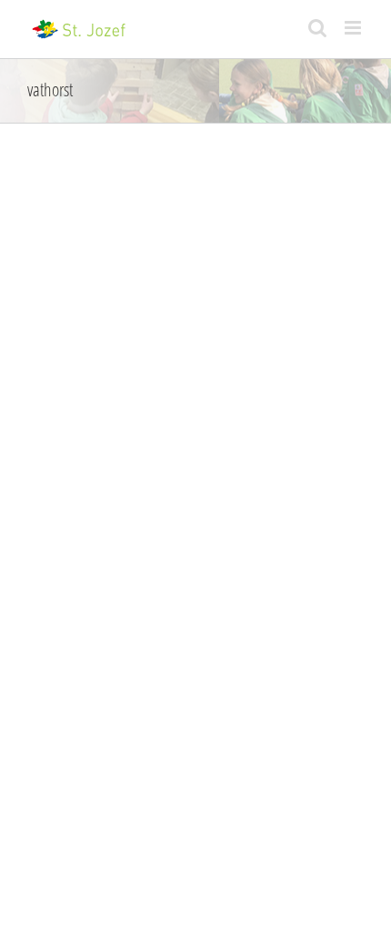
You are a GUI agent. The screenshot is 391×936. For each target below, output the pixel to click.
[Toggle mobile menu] (354, 27)
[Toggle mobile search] (317, 27)
